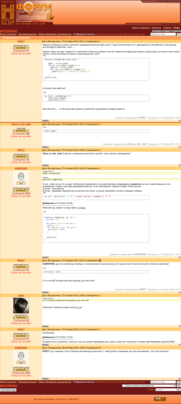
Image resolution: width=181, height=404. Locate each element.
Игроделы (156, 28)
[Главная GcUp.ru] (7, 24)
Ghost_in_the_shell (21, 124)
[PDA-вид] (41, 24)
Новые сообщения (141, 28)
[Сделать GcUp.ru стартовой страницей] (35, 24)
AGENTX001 (21, 168)
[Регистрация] (24, 24)
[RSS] (43, 24)
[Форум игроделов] (16, 24)
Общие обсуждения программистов (55, 34)
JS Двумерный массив (83, 34)
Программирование (27, 34)
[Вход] (32, 24)
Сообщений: (21, 51)
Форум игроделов (8, 34)
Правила (167, 28)
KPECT (21, 41)
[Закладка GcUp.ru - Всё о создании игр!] (38, 24)
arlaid (21, 295)
